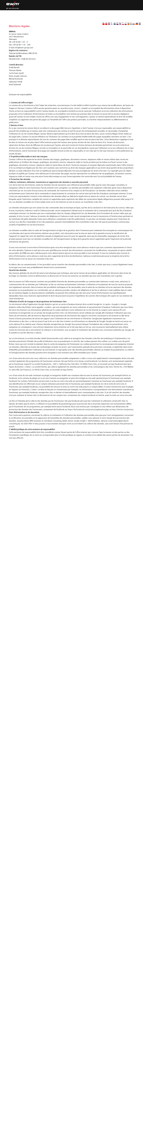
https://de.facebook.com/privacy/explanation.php (88, 410)
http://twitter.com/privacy (122, 410)
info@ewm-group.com (24, 48)
